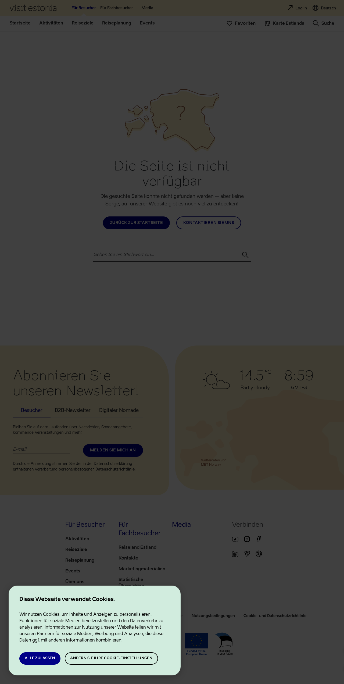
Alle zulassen (40, 658)
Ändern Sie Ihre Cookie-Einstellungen (111, 658)
